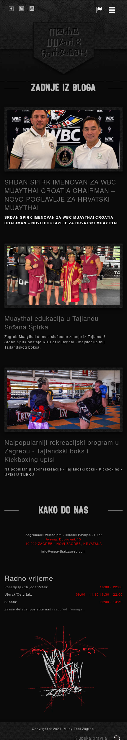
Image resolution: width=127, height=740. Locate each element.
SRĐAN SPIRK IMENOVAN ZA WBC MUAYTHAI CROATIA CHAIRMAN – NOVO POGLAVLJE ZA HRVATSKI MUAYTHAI (60, 194)
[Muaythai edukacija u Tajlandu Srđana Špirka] (63, 275)
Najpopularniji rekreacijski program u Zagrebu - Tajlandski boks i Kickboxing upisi (61, 450)
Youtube (32, 8)
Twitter (21, 8)
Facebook (11, 8)
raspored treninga (68, 609)
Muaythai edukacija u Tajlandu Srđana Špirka (51, 322)
